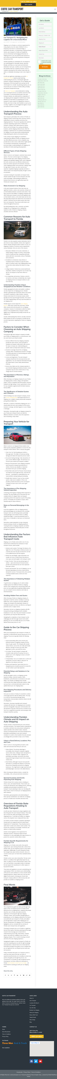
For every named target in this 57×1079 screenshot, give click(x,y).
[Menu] (55, 9)
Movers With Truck (34, 1015)
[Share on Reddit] (26, 975)
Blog (31, 1022)
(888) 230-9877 (31, 1)
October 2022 (41, 91)
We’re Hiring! (32, 1019)
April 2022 (40, 98)
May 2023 (40, 86)
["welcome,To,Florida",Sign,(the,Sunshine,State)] (17, 26)
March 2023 (41, 89)
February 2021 (41, 99)
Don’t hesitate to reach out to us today (16, 963)
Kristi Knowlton (22, 42)
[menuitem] (55, 9)
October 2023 (41, 79)
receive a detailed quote (11, 397)
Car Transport (32, 1005)
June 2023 (40, 84)
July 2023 (40, 82)
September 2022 (42, 93)
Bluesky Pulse (30, 1074)
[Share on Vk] (23, 975)
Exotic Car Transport (10, 91)
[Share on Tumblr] (20, 975)
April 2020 (40, 106)
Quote (3, 1029)
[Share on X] (8, 975)
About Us (32, 998)
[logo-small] (12, 9)
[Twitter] (36, 1061)
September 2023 (42, 81)
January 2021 (41, 101)
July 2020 (40, 103)
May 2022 (40, 96)
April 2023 (40, 87)
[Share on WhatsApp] (11, 975)
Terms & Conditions (6, 1034)
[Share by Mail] (29, 975)
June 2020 (40, 105)
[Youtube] (40, 1061)
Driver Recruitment (6, 1031)
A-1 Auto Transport (13, 11)
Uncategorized (14, 42)
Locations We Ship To (34, 1003)
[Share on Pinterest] (14, 975)
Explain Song (38, 1074)
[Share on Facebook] (5, 975)
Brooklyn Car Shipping (34, 1010)
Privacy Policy (5, 1036)
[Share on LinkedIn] (17, 975)
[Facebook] (31, 1061)
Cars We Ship (33, 1007)
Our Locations (6, 1047)
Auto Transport (33, 1000)
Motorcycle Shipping (34, 1012)
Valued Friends (33, 1017)
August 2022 (41, 94)
